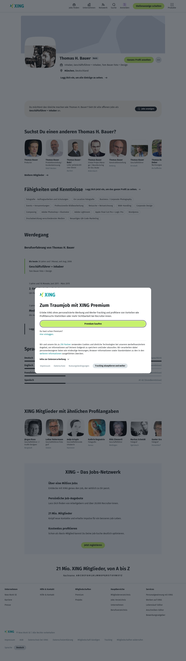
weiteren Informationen (51, 353)
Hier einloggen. (47, 334)
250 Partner (65, 344)
